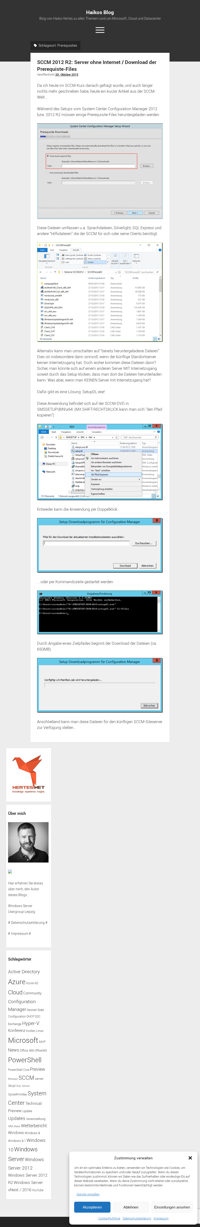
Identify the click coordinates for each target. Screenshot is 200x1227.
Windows (16, 1132)
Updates (16, 1118)
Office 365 (27, 1050)
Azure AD (32, 983)
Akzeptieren (92, 1207)
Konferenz (16, 1030)
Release (13, 1079)
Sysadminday (17, 1094)
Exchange (14, 1024)
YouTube (37, 1190)
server (39, 1079)
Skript (12, 1086)
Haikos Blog (100, 12)
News (13, 1050)
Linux (39, 1030)
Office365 (41, 1050)
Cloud (15, 992)
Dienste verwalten (88, 1194)
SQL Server (23, 1086)
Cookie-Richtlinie (109, 1218)
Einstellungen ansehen (172, 1207)
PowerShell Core (18, 1070)
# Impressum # (19, 933)
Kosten (30, 1031)
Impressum (161, 1218)
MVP (42, 1042)
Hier (11, 883)
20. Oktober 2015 (66, 74)
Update (27, 1111)
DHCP (30, 1016)
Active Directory (24, 971)
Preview (37, 1069)
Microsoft (23, 1040)
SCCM (26, 1078)
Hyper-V (30, 1023)
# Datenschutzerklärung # (28, 922)
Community (32, 993)
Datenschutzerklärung (137, 1218)
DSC (37, 1016)
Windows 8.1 (17, 1141)
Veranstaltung (35, 1119)
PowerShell (24, 1059)
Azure (16, 981)
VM (10, 1126)
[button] (190, 1157)
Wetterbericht (34, 1125)
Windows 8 (32, 1133)
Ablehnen (130, 1207)
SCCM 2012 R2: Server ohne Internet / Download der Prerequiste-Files (96, 65)
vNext (16, 1126)
